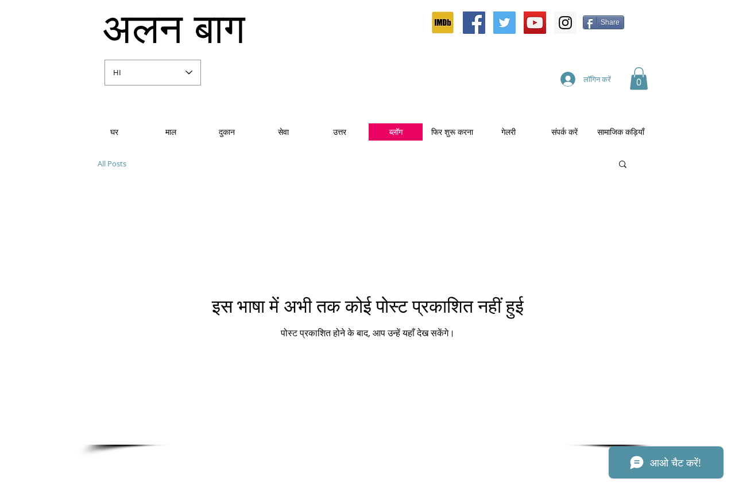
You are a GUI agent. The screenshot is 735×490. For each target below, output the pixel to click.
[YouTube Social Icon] (535, 22)
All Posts (112, 164)
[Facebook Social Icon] (474, 22)
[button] (638, 78)
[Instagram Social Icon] (565, 22)
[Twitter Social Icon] (504, 22)
